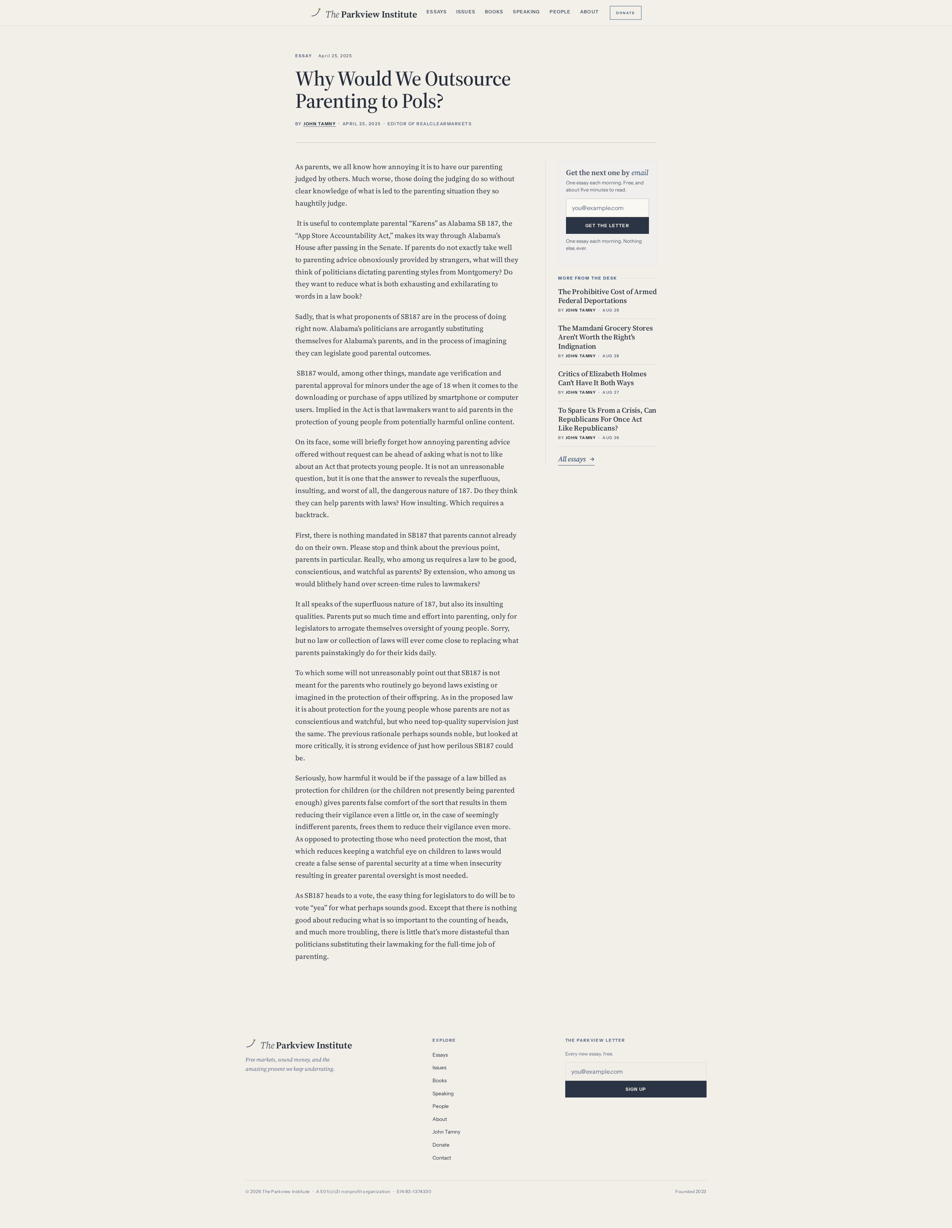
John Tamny (446, 1132)
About (589, 11)
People (560, 11)
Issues (465, 11)
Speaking (526, 11)
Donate (625, 12)
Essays (437, 11)
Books (494, 11)
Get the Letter (607, 225)
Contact (441, 1158)
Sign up (635, 1089)
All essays (576, 459)
